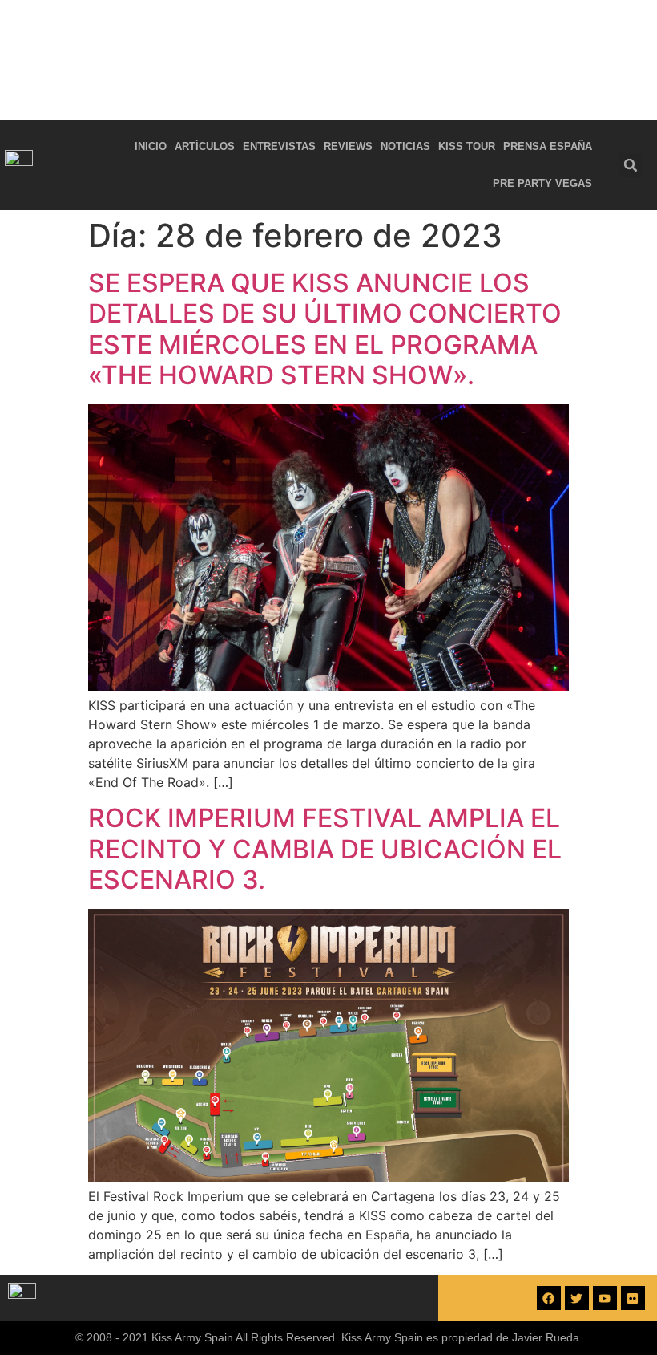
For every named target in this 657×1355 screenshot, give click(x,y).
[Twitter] (577, 1298)
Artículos (205, 146)
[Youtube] (605, 1298)
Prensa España (547, 146)
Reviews (348, 146)
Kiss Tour (466, 146)
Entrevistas (279, 146)
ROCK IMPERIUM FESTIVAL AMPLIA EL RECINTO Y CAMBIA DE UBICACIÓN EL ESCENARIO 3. (325, 848)
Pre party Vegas (542, 183)
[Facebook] (549, 1298)
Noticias (405, 146)
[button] (631, 165)
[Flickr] (633, 1298)
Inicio (151, 146)
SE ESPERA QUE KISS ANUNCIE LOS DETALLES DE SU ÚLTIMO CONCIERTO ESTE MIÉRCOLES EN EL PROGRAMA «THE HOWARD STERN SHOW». (325, 329)
